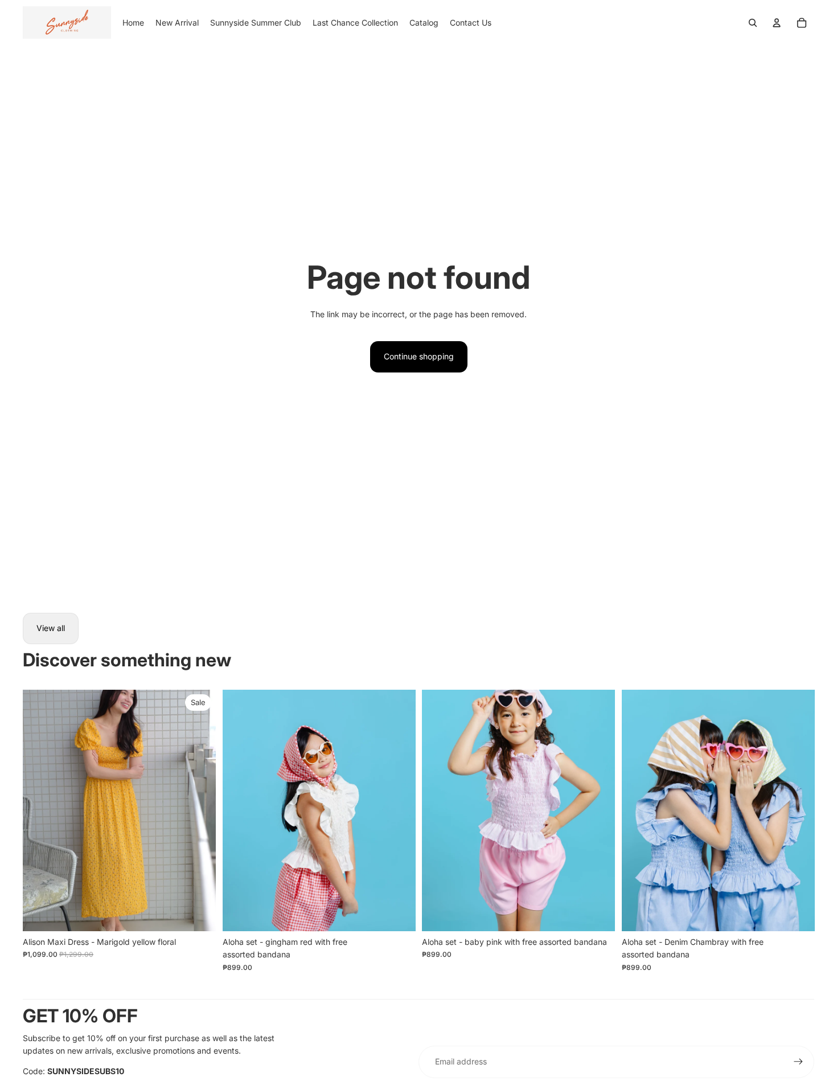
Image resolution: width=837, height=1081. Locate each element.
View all (50, 628)
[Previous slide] (40, 810)
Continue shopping (419, 356)
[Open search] (752, 22)
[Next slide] (199, 810)
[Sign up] (798, 1061)
